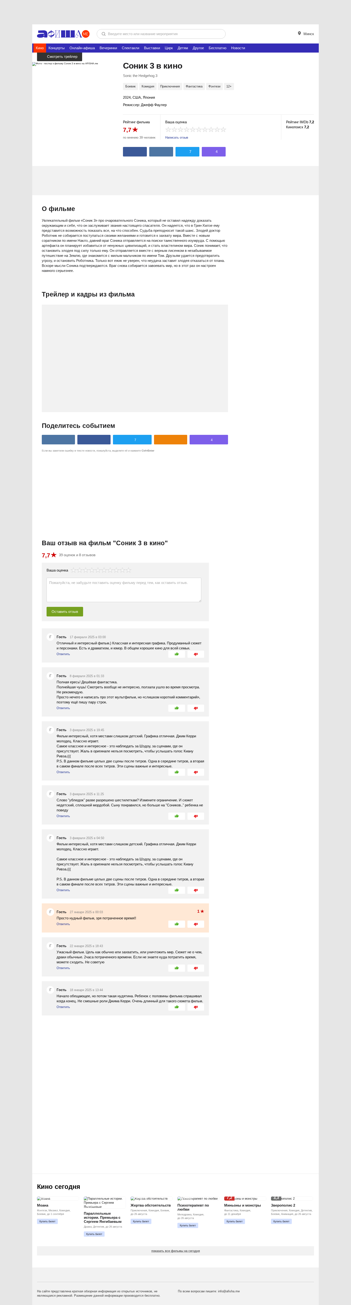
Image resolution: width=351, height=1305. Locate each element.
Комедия (148, 86)
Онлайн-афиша (82, 48)
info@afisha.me (229, 1291)
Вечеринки (108, 48)
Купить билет (47, 1221)
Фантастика (194, 86)
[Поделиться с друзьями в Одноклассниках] (170, 439)
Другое (198, 48)
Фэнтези (214, 86)
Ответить (63, 654)
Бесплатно (217, 48)
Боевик (130, 86)
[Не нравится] (195, 654)
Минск (308, 34)
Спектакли (130, 48)
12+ (229, 86)
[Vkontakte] (161, 151)
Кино (40, 48)
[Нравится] (176, 654)
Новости (238, 48)
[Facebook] (135, 151)
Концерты (56, 48)
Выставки (152, 48)
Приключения (170, 86)
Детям (183, 48)
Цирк (169, 48)
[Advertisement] (175, 12)
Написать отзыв (176, 137)
